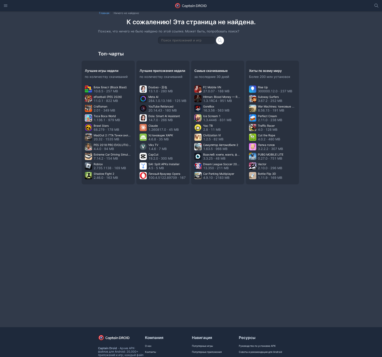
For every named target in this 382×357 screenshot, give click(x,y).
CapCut (153, 154)
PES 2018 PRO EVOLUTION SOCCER (118, 145)
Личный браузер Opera (164, 173)
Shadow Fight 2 (104, 173)
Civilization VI (212, 135)
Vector (262, 164)
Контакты (150, 351)
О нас (148, 345)
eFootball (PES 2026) (108, 97)
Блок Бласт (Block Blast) (110, 87)
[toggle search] (376, 5)
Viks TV (153, 145)
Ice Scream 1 (212, 116)
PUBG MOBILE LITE (270, 154)
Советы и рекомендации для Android (260, 351)
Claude (153, 125)
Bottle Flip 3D (267, 173)
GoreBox (208, 106)
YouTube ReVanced (160, 106)
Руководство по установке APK (257, 345)
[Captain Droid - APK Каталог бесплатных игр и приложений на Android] (191, 5)
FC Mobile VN (212, 87)
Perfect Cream (267, 116)
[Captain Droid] (117, 339)
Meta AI (153, 97)
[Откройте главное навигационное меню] (5, 5)
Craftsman (100, 106)
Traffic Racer (266, 125)
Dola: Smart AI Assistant (164, 116)
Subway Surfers (268, 97)
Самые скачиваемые (211, 71)
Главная (104, 13)
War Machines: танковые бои (277, 106)
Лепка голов (266, 145)
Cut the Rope (266, 135)
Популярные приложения (207, 351)
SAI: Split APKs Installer (163, 164)
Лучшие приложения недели (162, 71)
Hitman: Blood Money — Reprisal (224, 97)
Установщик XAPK (160, 135)
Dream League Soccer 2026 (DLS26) (227, 164)
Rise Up (263, 87)
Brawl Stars (101, 125)
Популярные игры (202, 345)
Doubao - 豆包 (157, 87)
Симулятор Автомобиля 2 (220, 145)
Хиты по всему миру (265, 71)
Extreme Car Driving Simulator (113, 154)
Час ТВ (208, 125)
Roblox (98, 164)
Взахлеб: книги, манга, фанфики (225, 154)
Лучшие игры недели (102, 71)
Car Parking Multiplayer (218, 173)
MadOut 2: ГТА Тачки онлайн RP (115, 135)
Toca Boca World (105, 116)
